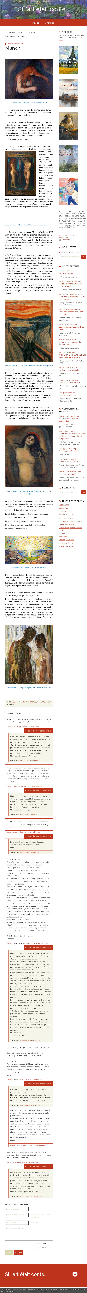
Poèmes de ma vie (66, 546)
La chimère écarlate (66, 543)
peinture (44, 701)
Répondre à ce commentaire (39, 731)
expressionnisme (27, 702)
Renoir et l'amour (66, 273)
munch (12, 702)
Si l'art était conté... (43, 9)
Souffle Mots (64, 508)
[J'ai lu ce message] (85, 1289)
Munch (13, 48)
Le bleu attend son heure (15, 36)
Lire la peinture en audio (69, 370)
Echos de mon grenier (67, 518)
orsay (18, 702)
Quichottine (63, 533)
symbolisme (38, 702)
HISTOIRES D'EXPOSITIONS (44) (24, 701)
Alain (17, 760)
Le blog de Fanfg (65, 511)
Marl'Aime (16, 1080)
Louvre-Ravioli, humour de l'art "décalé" (70, 528)
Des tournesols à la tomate (14, 32)
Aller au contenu (7, 2)
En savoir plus (11, 1291)
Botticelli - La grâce (67, 395)
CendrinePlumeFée (19, 943)
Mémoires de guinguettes (68, 419)
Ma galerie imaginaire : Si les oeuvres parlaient (70, 285)
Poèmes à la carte (66, 514)
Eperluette (63, 536)
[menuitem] (36, 22)
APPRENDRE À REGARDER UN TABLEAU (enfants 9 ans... (72, 356)
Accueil (36, 23)
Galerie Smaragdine (66, 524)
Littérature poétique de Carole (70, 521)
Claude (62, 461)
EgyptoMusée (64, 504)
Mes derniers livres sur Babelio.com (68, 236)
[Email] (74, 1274)
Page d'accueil (30, 32)
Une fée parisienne (66, 540)
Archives (49, 23)
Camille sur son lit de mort (70, 382)
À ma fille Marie (72, 451)
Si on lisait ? (71, 474)
